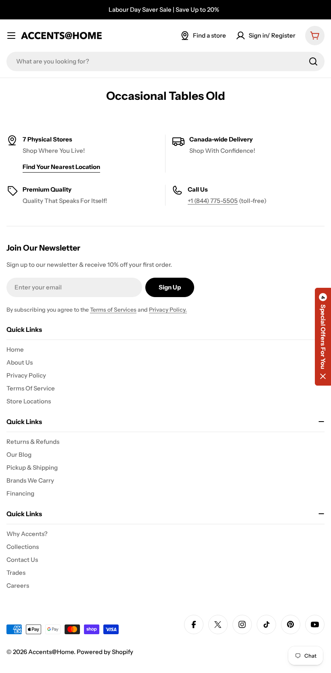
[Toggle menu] (11, 35)
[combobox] (165, 61)
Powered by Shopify (105, 652)
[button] (323, 337)
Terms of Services (113, 309)
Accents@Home (51, 652)
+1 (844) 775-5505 (213, 201)
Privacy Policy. (168, 309)
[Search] (313, 61)
